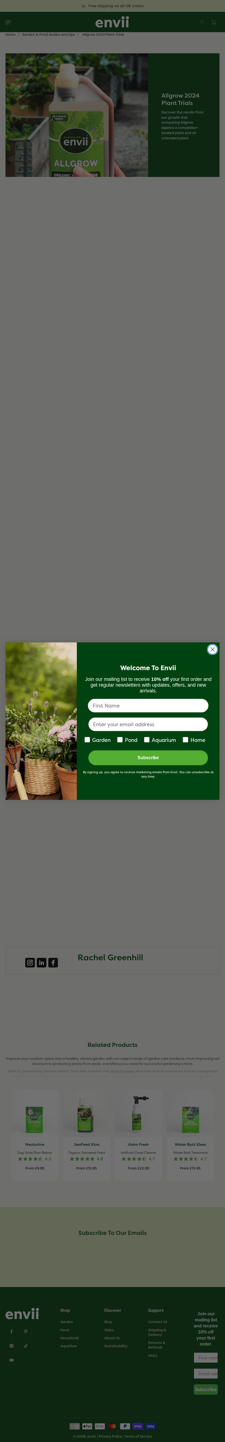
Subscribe (148, 757)
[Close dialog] (212, 649)
